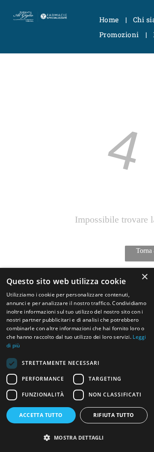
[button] (77, 437)
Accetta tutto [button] (40, 415)
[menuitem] (110, 19)
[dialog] (77, 360)
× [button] (144, 277)
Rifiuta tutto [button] (113, 415)
